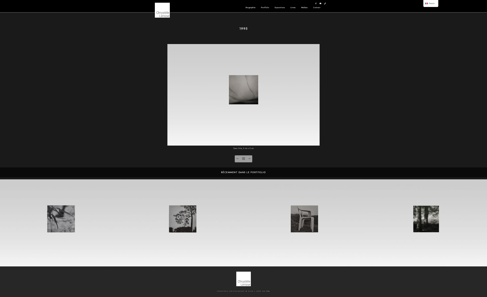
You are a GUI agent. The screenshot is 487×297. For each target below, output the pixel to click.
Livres (292, 7)
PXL (268, 291)
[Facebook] (316, 4)
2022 (426, 262)
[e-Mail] (320, 4)
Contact (316, 7)
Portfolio (265, 7)
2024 (182, 262)
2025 (61, 262)
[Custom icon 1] (325, 4)
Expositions (280, 7)
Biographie (250, 7)
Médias (304, 7)
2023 (304, 262)
